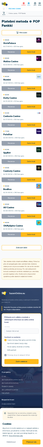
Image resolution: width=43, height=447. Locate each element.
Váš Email (7, 326)
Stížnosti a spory (7, 407)
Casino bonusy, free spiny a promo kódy (21, 340)
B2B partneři (11, 350)
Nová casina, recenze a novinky (18, 347)
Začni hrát (31, 52)
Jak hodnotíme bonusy (10, 383)
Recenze (11, 52)
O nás (4, 376)
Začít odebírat (21, 362)
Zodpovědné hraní (8, 404)
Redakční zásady (7, 386)
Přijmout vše (31, 442)
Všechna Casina (14, 8)
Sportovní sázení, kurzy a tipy (17, 343)
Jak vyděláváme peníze (10, 390)
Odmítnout (11, 442)
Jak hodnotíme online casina (12, 380)
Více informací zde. (16, 436)
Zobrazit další (21, 248)
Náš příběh (5, 393)
